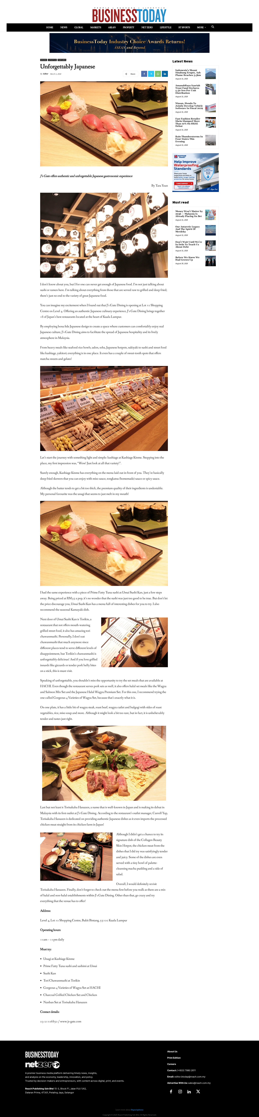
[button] (212, 27)
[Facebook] (144, 74)
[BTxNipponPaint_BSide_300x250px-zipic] (195, 191)
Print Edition (174, 1057)
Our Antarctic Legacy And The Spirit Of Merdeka (187, 229)
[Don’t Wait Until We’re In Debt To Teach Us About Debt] (210, 245)
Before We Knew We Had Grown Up (187, 258)
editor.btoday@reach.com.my (189, 1076)
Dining (43, 60)
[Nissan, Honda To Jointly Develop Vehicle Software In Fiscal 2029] (210, 107)
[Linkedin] (165, 74)
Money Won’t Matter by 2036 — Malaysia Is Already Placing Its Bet (189, 214)
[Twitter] (151, 74)
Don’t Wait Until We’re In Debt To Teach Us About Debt (188, 244)
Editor (45, 73)
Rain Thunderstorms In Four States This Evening (189, 139)
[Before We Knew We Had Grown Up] (210, 261)
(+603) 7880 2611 (186, 1070)
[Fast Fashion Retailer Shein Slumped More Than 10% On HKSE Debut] (210, 122)
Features (62, 60)
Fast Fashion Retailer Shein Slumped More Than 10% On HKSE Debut (187, 122)
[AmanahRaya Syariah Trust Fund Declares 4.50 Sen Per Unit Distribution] (210, 89)
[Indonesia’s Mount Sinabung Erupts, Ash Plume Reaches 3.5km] (210, 74)
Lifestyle (52, 60)
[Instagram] (180, 1092)
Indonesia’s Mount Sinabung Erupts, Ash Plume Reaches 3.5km (188, 73)
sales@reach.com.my (199, 1083)
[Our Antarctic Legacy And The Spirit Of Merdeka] (210, 230)
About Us (172, 1051)
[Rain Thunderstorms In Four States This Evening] (210, 140)
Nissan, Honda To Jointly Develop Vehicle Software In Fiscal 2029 (189, 106)
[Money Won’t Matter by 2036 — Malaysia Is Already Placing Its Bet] (210, 215)
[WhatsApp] (158, 74)
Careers (171, 1064)
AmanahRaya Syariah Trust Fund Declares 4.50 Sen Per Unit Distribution (187, 89)
